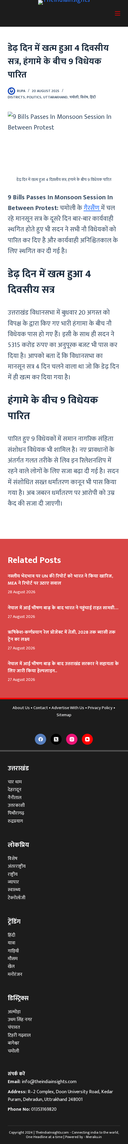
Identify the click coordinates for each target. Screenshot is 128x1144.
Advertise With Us (67, 707)
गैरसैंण (92, 208)
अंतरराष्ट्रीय (17, 866)
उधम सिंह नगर (20, 1020)
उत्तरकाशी (16, 805)
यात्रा (11, 943)
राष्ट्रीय (13, 874)
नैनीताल (14, 798)
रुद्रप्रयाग (15, 821)
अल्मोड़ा (14, 1012)
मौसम (13, 959)
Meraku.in (94, 1137)
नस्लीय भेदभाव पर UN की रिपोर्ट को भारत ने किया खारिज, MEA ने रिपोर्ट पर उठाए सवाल (60, 579)
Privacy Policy (100, 707)
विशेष (84, 97)
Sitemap (64, 715)
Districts (16, 97)
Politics (34, 97)
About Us (21, 707)
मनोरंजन (15, 975)
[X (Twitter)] (56, 739)
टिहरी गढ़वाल (19, 1035)
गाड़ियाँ (13, 951)
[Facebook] (40, 739)
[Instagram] (71, 739)
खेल (11, 966)
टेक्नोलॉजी (16, 898)
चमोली (74, 97)
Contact (40, 707)
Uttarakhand (55, 97)
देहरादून (14, 790)
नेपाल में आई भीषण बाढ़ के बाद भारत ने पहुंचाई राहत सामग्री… (63, 608)
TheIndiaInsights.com (52, 1132)
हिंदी (93, 97)
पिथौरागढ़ (16, 813)
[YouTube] (87, 739)
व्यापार (13, 882)
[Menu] (117, 13)
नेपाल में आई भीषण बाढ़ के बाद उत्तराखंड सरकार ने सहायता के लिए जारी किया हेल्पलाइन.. (63, 667)
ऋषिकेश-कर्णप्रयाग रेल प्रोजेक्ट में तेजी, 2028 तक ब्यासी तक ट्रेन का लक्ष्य (61, 635)
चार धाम (15, 782)
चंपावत (14, 1027)
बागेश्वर (13, 1043)
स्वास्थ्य (14, 890)
